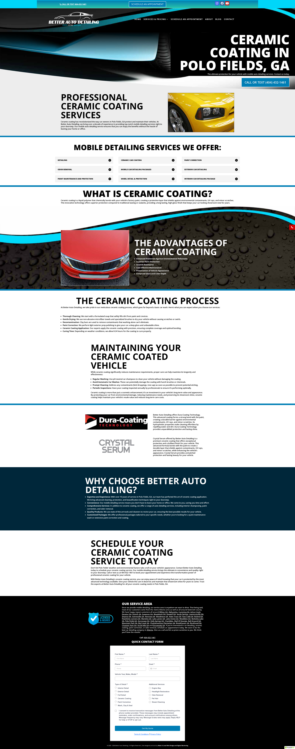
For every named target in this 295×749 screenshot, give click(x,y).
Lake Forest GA (172, 619)
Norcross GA (150, 616)
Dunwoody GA (159, 625)
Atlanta (150, 630)
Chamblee (169, 621)
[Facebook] (222, 3)
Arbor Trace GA (175, 616)
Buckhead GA (195, 623)
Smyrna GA (126, 616)
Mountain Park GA (129, 623)
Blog (218, 19)
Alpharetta (173, 612)
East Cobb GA (187, 616)
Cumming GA (183, 612)
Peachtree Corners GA (131, 619)
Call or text (74, 4)
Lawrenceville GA (196, 614)
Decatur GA (126, 614)
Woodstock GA (160, 614)
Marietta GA (146, 619)
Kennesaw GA (143, 621)
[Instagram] (217, 3)
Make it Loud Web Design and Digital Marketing (173, 745)
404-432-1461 (149, 637)
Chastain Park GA (129, 625)
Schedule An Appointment (187, 19)
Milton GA (163, 612)
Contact (229, 19)
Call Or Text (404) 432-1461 (265, 82)
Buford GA (198, 616)
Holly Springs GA (157, 621)
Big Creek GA (143, 623)
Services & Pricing (155, 19)
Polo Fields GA (131, 621)
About (209, 19)
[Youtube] (227, 3)
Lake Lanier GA (158, 619)
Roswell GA (171, 614)
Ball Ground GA (194, 621)
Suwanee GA (147, 614)
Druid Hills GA (143, 625)
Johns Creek (195, 612)
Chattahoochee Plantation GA (162, 623)
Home (137, 19)
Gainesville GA (138, 616)
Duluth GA (136, 614)
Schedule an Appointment (147, 4)
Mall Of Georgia (180, 621)
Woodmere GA (162, 616)
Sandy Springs (182, 614)
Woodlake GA (185, 619)
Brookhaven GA (182, 623)
